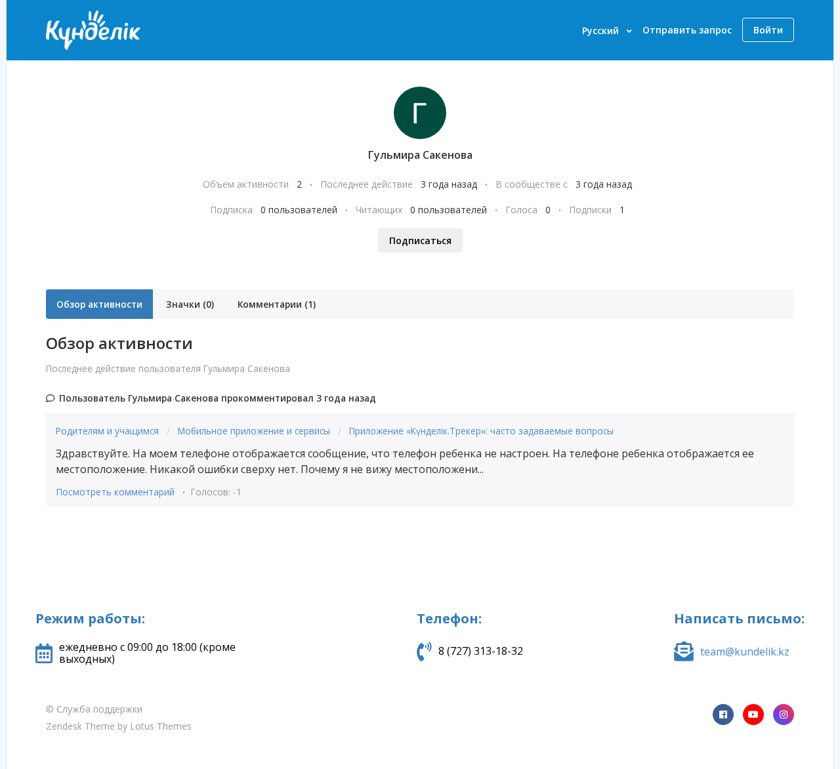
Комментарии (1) (277, 304)
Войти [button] (768, 30)
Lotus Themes (161, 726)
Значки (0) (190, 304)
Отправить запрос (687, 30)
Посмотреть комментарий (115, 492)
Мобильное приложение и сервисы (255, 431)
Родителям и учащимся (108, 431)
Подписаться (420, 240)
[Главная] (93, 30)
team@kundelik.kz (744, 651)
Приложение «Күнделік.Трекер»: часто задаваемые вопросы (481, 431)
